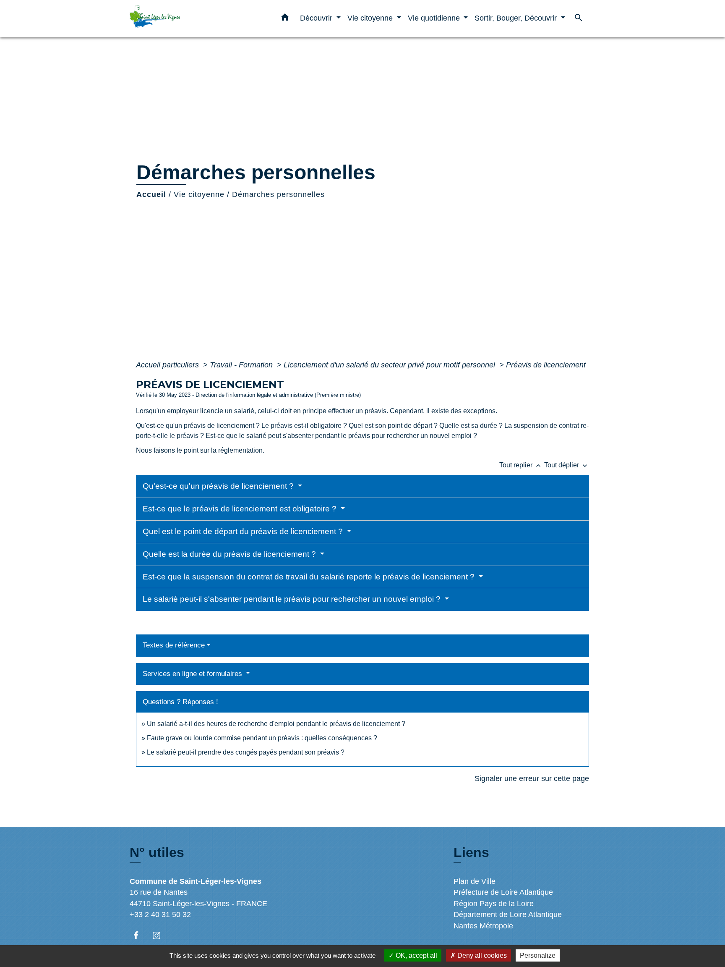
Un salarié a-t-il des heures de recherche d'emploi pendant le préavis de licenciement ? (276, 723)
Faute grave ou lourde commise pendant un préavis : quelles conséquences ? (262, 738)
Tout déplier (566, 465)
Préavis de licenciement (546, 365)
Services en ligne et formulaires (193, 674)
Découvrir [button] (317, 17)
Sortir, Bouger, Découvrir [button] (517, 17)
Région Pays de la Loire (494, 903)
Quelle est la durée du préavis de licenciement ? (230, 554)
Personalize (537, 955)
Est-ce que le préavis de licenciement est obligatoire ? (241, 508)
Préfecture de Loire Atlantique (503, 892)
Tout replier (520, 465)
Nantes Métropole (483, 926)
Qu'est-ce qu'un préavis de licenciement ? (219, 486)
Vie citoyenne (199, 194)
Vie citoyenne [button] (371, 17)
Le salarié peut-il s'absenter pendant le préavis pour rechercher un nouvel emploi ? (293, 599)
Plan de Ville (475, 881)
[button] (285, 19)
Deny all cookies (481, 955)
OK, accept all (415, 955)
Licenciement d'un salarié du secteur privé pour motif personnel (390, 365)
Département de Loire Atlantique (508, 914)
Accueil (151, 194)
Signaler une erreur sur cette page (532, 778)
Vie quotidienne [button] (435, 17)
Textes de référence (174, 645)
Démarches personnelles (278, 194)
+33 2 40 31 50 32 (160, 914)
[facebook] (140, 935)
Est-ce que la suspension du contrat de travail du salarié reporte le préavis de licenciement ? (310, 576)
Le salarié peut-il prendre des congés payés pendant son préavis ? (245, 752)
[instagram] (160, 935)
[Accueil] (182, 18)
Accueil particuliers (168, 365)
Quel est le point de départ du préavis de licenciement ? (244, 531)
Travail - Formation (242, 365)
